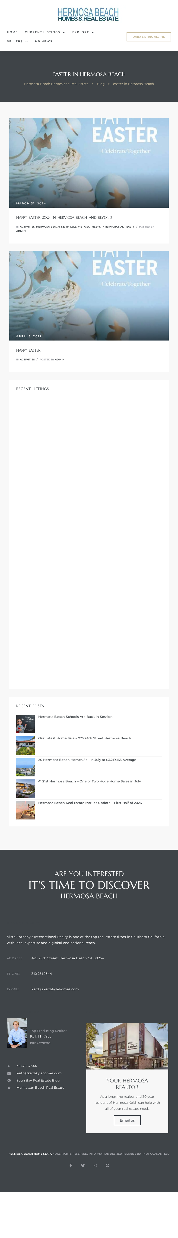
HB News (44, 41)
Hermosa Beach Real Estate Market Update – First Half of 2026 (90, 803)
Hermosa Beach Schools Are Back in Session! (76, 717)
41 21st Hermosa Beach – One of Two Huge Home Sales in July (89, 781)
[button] (149, 36)
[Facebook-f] (70, 1165)
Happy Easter (28, 350)
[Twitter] (83, 1165)
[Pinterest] (107, 1165)
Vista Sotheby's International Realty (106, 226)
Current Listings (42, 32)
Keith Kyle (68, 226)
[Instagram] (95, 1165)
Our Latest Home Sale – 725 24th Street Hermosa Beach (84, 738)
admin (21, 231)
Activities (27, 226)
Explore (80, 32)
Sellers (15, 41)
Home (12, 32)
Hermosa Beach (48, 226)
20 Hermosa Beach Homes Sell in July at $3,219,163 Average (87, 760)
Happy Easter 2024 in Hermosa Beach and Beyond (64, 217)
